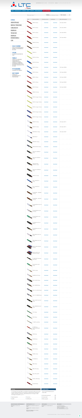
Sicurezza (28, 397)
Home (12, 10)
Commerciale (44, 397)
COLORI (14, 52)
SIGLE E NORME (16, 46)
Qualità (12, 398)
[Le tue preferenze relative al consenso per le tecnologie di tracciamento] (80, 416)
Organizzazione (14, 397)
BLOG (28, 10)
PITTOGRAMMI (16, 69)
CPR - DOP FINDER (46, 10)
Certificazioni (28, 398)
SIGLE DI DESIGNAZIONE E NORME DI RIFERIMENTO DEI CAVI (18, 48)
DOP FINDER (15, 73)
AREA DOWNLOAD (38, 10)
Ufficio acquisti (45, 398)
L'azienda (24, 10)
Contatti (32, 10)
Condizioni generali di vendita (51, 414)
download (46, 22)
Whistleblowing (68, 414)
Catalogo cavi (18, 10)
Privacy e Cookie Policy (61, 414)
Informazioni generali (46, 395)
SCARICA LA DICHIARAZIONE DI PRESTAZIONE (16, 76)
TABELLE (14, 58)
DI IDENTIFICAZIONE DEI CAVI (17, 54)
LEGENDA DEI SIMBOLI (17, 70)
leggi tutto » (22, 394)
